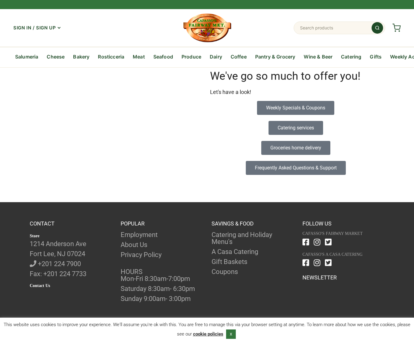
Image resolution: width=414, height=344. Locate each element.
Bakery (81, 57)
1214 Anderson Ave (58, 244)
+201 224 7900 (58, 264)
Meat (139, 57)
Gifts (376, 57)
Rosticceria (111, 57)
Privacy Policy (141, 255)
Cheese (56, 57)
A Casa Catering (235, 251)
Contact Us (40, 285)
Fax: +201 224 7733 (58, 274)
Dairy (216, 57)
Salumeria (26, 57)
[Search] (377, 28)
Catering (351, 57)
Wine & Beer (318, 57)
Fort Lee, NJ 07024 (57, 254)
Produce (191, 57)
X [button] (231, 334)
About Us (134, 245)
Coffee (239, 57)
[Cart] (396, 28)
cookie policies (208, 334)
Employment (139, 235)
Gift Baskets (229, 262)
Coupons (225, 272)
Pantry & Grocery (275, 57)
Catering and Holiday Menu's (242, 238)
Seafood (163, 57)
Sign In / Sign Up (34, 28)
